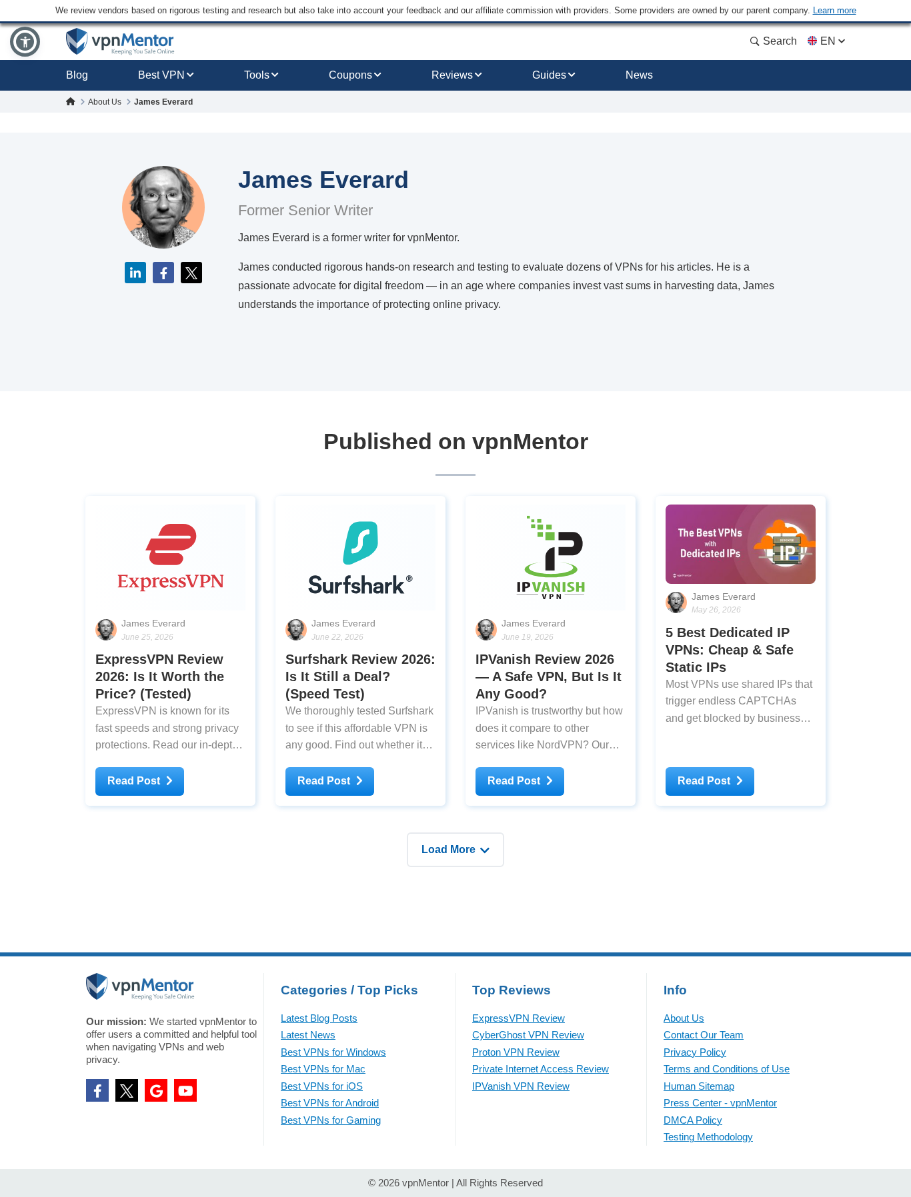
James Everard (153, 623)
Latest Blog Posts (319, 1018)
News (639, 75)
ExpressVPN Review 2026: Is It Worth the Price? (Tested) (159, 676)
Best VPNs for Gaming (331, 1120)
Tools (256, 75)
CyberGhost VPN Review (528, 1034)
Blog (77, 75)
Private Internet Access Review (540, 1068)
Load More (448, 849)
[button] (25, 41)
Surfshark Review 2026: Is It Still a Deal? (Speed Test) (360, 676)
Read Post (133, 780)
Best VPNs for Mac (323, 1068)
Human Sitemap (699, 1086)
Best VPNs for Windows (333, 1052)
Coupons (350, 75)
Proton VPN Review (516, 1052)
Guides (549, 75)
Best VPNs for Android (330, 1102)
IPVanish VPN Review (521, 1086)
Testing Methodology (708, 1136)
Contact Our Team (704, 1034)
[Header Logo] (120, 41)
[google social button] (156, 1090)
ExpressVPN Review (518, 1018)
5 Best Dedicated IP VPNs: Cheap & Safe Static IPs (730, 649)
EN (828, 41)
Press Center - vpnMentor (720, 1102)
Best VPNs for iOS (322, 1086)
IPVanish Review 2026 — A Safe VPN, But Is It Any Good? (549, 676)
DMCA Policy (693, 1120)
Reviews (452, 75)
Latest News (308, 1034)
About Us (684, 1018)
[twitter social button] (126, 1090)
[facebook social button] (97, 1090)
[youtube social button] (185, 1090)
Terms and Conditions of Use (727, 1068)
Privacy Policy (695, 1052)
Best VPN (161, 75)
